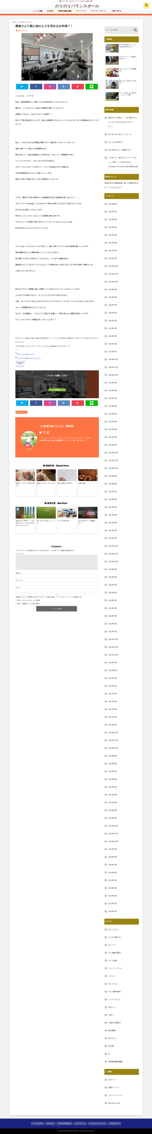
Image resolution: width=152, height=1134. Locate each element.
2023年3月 (112, 523)
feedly (58, 389)
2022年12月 (113, 546)
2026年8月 (112, 204)
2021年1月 (112, 725)
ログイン (111, 1080)
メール (19, 580)
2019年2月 (112, 904)
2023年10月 (113, 468)
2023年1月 (112, 538)
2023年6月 (112, 499)
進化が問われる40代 (65, 483)
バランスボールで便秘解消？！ (127, 70)
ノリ (29, 449)
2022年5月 (112, 600)
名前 (18, 573)
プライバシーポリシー (98, 11)
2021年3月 (112, 709)
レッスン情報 (38, 11)
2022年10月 (113, 562)
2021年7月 (112, 678)
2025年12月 (113, 266)
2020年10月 (113, 748)
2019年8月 (112, 857)
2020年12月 (113, 733)
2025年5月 (112, 321)
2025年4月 (112, 328)
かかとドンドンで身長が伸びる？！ (127, 58)
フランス (111, 976)
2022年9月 (112, 569)
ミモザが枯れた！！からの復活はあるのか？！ (127, 46)
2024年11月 (113, 367)
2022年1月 (112, 631)
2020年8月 (112, 764)
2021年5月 (112, 694)
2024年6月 (112, 406)
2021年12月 (113, 639)
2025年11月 (113, 274)
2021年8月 (112, 670)
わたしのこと (21, 412)
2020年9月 (112, 756)
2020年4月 (112, 795)
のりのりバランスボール (77, 5)
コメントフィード (115, 1095)
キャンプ (111, 945)
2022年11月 (113, 554)
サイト (18, 587)
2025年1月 (112, 352)
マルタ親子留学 (114, 992)
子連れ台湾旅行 (114, 1023)
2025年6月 (112, 313)
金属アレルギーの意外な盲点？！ (25, 484)
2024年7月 (112, 398)
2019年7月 (112, 865)
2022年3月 (112, 616)
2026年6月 (112, 219)
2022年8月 (112, 577)
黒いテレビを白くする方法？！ (127, 82)
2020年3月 (112, 802)
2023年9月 (112, 476)
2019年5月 (112, 880)
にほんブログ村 (19, 366)
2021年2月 (112, 717)
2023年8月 (112, 484)
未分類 (111, 1046)
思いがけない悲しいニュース (46, 522)
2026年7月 (112, 212)
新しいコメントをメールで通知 (29, 600)
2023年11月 (113, 460)
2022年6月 (112, 593)
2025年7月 (112, 305)
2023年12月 (113, 453)
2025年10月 (113, 282)
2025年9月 (112, 289)
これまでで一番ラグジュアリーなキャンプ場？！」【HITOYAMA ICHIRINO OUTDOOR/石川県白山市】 (123, 162)
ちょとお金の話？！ (65, 521)
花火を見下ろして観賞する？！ (87, 522)
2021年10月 (113, 655)
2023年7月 (112, 492)
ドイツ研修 (112, 961)
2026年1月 (112, 258)
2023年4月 (112, 515)
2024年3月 (112, 429)
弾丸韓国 (111, 1030)
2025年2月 (112, 344)
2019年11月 (113, 834)
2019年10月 (113, 841)
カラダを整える (114, 937)
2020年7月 (112, 771)
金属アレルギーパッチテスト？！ (46, 484)
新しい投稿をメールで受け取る (29, 604)
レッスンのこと (114, 999)
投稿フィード (113, 1087)
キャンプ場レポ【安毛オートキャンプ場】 (127, 94)
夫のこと (111, 1007)
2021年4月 (112, 701)
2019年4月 (112, 888)
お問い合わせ (117, 11)
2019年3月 (112, 896)
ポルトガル (112, 984)
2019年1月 (112, 911)
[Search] (135, 30)
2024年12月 (113, 359)
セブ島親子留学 (114, 953)
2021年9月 (112, 663)
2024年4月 (112, 422)
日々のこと (112, 1038)
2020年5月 (112, 787)
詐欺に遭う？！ (83, 483)
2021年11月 (113, 647)
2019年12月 (113, 826)
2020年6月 (112, 779)
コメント (20, 554)
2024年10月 (113, 375)
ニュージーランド (115, 968)
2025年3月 (112, 336)
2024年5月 (112, 414)
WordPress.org (114, 1103)
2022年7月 (112, 585)
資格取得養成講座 (65, 11)
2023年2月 (112, 530)
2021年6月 (112, 686)
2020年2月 (112, 810)
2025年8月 (112, 297)
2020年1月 (112, 818)
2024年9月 (112, 383)
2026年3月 (112, 243)
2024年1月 (112, 445)
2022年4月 (112, 608)
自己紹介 (50, 11)
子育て (111, 1015)
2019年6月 (112, 872)
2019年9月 (112, 849)
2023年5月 (112, 507)
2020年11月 (113, 740)
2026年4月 (112, 235)
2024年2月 (112, 437)
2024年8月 (112, 390)
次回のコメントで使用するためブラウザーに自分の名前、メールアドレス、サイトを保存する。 (49, 597)
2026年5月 (112, 227)
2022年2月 (112, 624)
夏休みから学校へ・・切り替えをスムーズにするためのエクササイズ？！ (25, 523)
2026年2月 (112, 251)
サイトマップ (81, 11)
